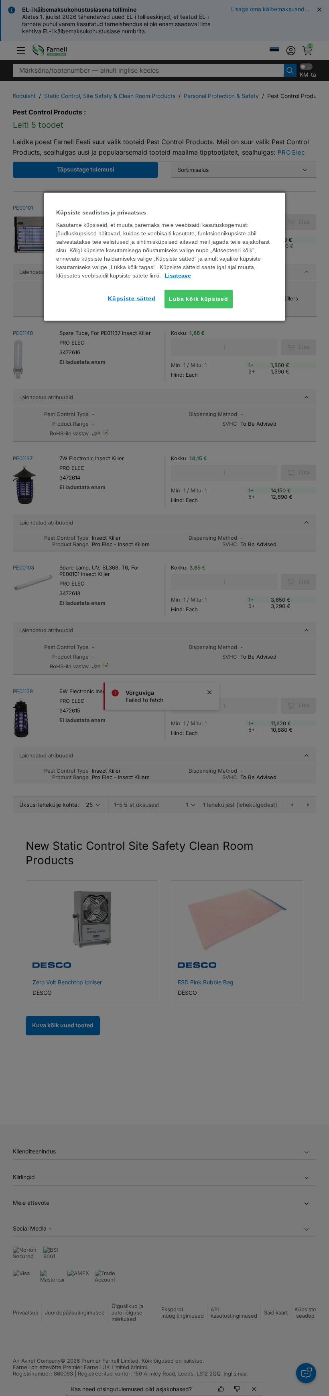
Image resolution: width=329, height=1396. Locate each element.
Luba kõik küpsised (198, 299)
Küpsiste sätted (132, 298)
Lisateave (177, 275)
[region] (164, 256)
